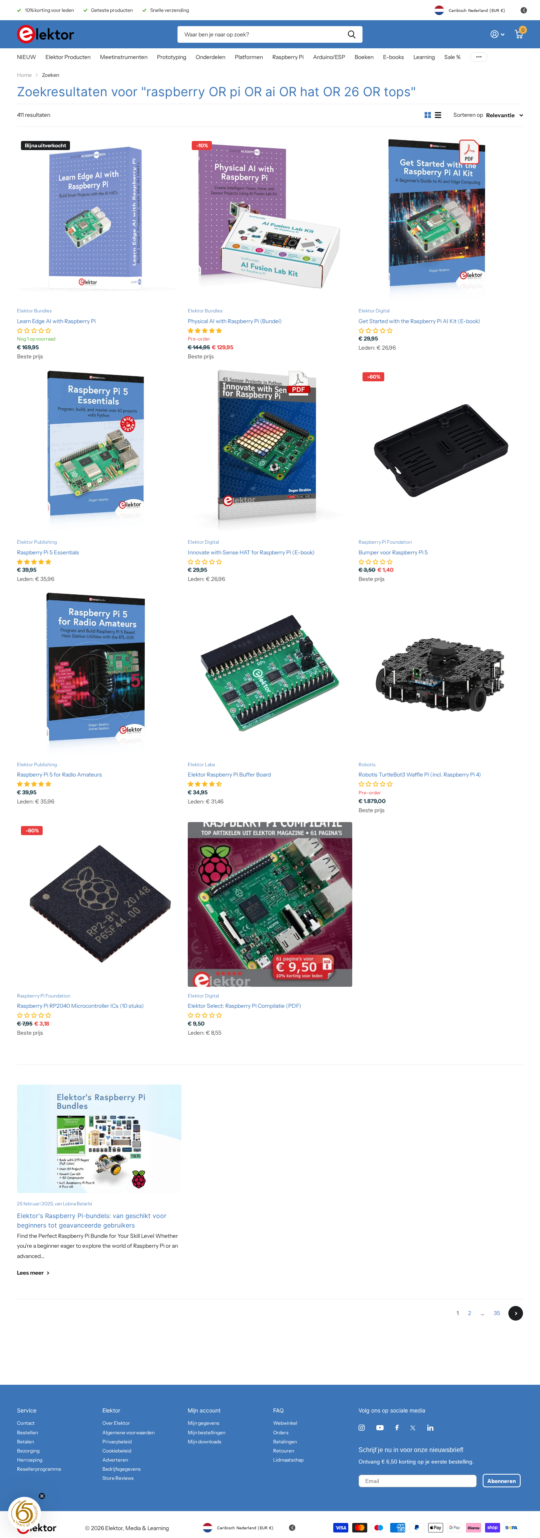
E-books (393, 57)
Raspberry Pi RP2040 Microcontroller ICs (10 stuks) (80, 1005)
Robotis (367, 764)
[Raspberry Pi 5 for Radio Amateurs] (99, 673)
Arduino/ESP (329, 57)
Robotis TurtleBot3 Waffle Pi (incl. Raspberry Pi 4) (420, 774)
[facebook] (396, 1428)
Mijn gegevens (203, 1423)
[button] (24, 1513)
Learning (424, 57)
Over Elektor (116, 1423)
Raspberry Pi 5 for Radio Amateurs (59, 774)
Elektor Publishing (37, 542)
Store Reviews (118, 1478)
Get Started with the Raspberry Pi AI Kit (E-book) (419, 321)
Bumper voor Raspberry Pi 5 (393, 552)
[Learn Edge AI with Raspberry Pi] (99, 219)
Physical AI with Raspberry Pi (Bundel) (235, 321)
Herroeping (29, 1460)
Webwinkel (285, 1423)
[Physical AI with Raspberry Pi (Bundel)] (270, 219)
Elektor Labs (201, 764)
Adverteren (115, 1460)
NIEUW (26, 57)
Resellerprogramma (39, 1469)
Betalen (25, 1442)
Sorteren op (468, 114)
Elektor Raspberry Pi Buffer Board (229, 774)
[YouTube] (379, 1428)
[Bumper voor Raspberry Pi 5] (441, 450)
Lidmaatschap (288, 1460)
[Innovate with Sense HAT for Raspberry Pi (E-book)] (270, 450)
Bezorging (28, 1451)
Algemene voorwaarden (128, 1432)
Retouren (283, 1451)
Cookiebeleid (116, 1451)
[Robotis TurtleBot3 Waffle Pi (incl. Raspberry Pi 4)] (441, 673)
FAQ (278, 1410)
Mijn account (204, 1410)
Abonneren (501, 1481)
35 (497, 1313)
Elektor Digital (374, 311)
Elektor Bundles (34, 311)
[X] (412, 1428)
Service (26, 1410)
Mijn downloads (204, 1442)
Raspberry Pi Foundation (385, 542)
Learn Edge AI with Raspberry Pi (56, 321)
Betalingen (285, 1442)
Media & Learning (147, 1528)
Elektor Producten (68, 57)
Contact (26, 1423)
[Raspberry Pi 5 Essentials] (99, 450)
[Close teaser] (42, 1496)
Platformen (249, 57)
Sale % (452, 57)
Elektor (111, 1410)
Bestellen (27, 1432)
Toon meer (478, 57)
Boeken (364, 57)
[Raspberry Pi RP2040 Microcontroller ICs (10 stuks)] (99, 904)
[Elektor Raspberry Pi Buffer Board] (270, 673)
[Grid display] (428, 115)
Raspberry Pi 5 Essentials (48, 552)
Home (24, 75)
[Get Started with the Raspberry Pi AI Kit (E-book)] (441, 219)
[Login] (497, 34)
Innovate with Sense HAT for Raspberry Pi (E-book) (251, 552)
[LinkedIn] (430, 1428)
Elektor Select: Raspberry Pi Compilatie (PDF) (244, 1005)
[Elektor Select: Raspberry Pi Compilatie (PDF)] (270, 904)
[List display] (438, 115)
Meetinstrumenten (123, 57)
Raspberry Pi (288, 57)
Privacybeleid (117, 1442)
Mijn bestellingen (206, 1432)
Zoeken (352, 34)
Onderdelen (210, 57)
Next (515, 1313)
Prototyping (171, 57)
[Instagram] (361, 1428)
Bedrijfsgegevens (121, 1469)
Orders (281, 1432)
